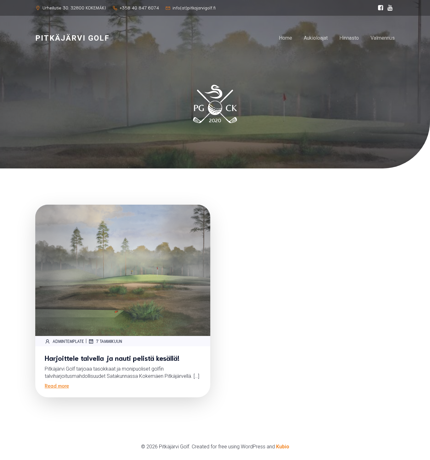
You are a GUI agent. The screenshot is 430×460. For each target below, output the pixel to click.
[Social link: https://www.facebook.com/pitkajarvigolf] (380, 8)
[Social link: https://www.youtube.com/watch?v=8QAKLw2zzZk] (390, 8)
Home (285, 38)
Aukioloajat (316, 38)
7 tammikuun (109, 341)
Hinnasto (349, 38)
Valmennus (383, 38)
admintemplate (68, 341)
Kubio (282, 447)
